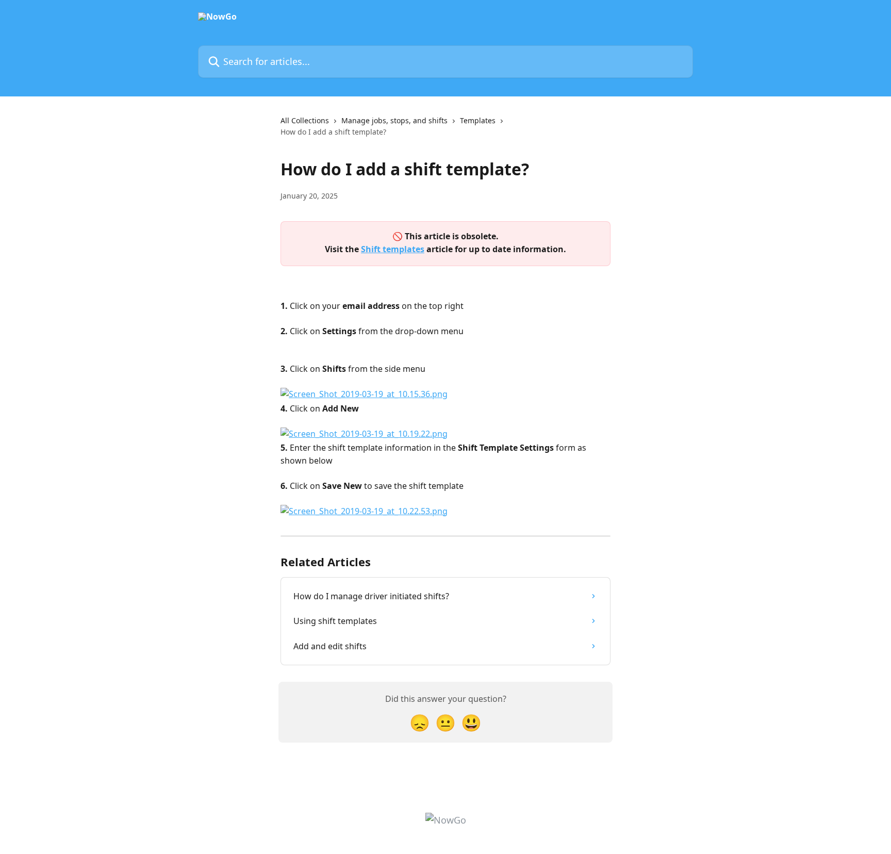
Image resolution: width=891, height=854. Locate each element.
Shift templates (392, 249)
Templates (478, 120)
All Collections (304, 120)
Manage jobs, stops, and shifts (394, 120)
